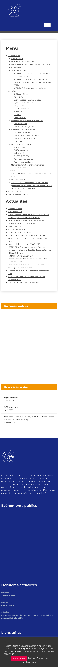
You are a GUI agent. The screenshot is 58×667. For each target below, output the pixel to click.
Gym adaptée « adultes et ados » (28, 100)
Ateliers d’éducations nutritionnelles (27, 121)
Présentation (17, 58)
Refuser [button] (32, 658)
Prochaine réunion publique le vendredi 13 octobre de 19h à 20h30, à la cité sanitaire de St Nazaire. (29, 238)
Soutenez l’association (18, 194)
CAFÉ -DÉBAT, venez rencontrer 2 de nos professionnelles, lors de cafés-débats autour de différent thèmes (29, 250)
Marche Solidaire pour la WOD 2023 (24, 244)
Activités (12, 91)
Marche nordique (21, 109)
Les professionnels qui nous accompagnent (30, 64)
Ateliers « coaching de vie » (23, 129)
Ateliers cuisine (20, 123)
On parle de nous (18, 70)
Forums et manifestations (22, 61)
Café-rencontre (15, 212)
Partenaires (16, 67)
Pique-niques (20, 168)
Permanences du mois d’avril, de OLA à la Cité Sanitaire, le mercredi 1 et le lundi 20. (29, 418)
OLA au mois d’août (17, 229)
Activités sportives (19, 94)
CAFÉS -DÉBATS (21, 156)
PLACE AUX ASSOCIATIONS (20, 232)
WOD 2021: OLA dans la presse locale (30, 88)
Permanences (20, 147)
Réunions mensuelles (23, 159)
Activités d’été (20, 118)
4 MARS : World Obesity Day (20, 256)
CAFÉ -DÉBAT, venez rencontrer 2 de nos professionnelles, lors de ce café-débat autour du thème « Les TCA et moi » (31, 186)
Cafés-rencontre (21, 150)
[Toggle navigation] (47, 25)
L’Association (14, 55)
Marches (17, 115)
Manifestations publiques (22, 144)
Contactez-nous (15, 191)
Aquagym (18, 97)
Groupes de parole (22, 132)
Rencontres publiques (23, 162)
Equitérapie (19, 141)
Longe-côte (19, 106)
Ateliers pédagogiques (24, 126)
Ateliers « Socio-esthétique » (26, 135)
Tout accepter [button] (18, 658)
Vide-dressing (20, 153)
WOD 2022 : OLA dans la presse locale (30, 79)
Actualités (12, 171)
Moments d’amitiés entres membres (27, 165)
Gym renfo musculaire (24, 103)
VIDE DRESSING (18, 180)
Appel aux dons (15, 209)
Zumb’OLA (19, 112)
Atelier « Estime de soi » (24, 138)
